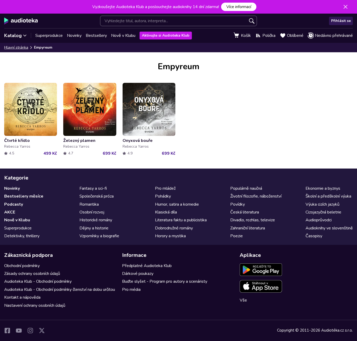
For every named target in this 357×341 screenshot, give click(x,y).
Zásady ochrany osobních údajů (32, 273)
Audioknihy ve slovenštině (329, 228)
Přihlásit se (341, 20)
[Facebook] (7, 330)
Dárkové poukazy (137, 273)
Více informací (238, 7)
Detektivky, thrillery (21, 236)
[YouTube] (19, 330)
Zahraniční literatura (247, 228)
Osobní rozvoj (91, 212)
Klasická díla (166, 212)
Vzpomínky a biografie (99, 236)
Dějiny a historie (93, 228)
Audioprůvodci (319, 220)
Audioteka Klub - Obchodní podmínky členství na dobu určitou (59, 289)
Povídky (237, 204)
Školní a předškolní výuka (328, 196)
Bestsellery (96, 35)
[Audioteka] (21, 21)
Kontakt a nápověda (22, 297)
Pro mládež (165, 188)
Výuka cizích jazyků (322, 204)
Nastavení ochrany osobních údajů (34, 305)
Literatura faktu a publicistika (181, 220)
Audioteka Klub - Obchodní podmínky (38, 281)
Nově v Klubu (123, 35)
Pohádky (163, 196)
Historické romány (95, 220)
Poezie (236, 236)
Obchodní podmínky (22, 266)
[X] (42, 330)
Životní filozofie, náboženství (255, 196)
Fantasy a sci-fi (93, 188)
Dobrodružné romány (174, 228)
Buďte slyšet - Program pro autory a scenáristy (164, 281)
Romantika (89, 204)
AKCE (9, 212)
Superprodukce (49, 35)
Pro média (131, 289)
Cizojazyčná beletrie (323, 212)
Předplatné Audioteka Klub (147, 266)
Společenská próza (96, 196)
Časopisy (314, 236)
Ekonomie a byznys (323, 188)
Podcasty (13, 204)
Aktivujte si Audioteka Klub (165, 35)
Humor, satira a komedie (177, 204)
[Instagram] (30, 330)
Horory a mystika (170, 236)
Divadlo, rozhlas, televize (252, 220)
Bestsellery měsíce (23, 196)
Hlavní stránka (16, 47)
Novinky (74, 35)
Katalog (13, 35)
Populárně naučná (246, 188)
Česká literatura (244, 212)
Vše (243, 300)
